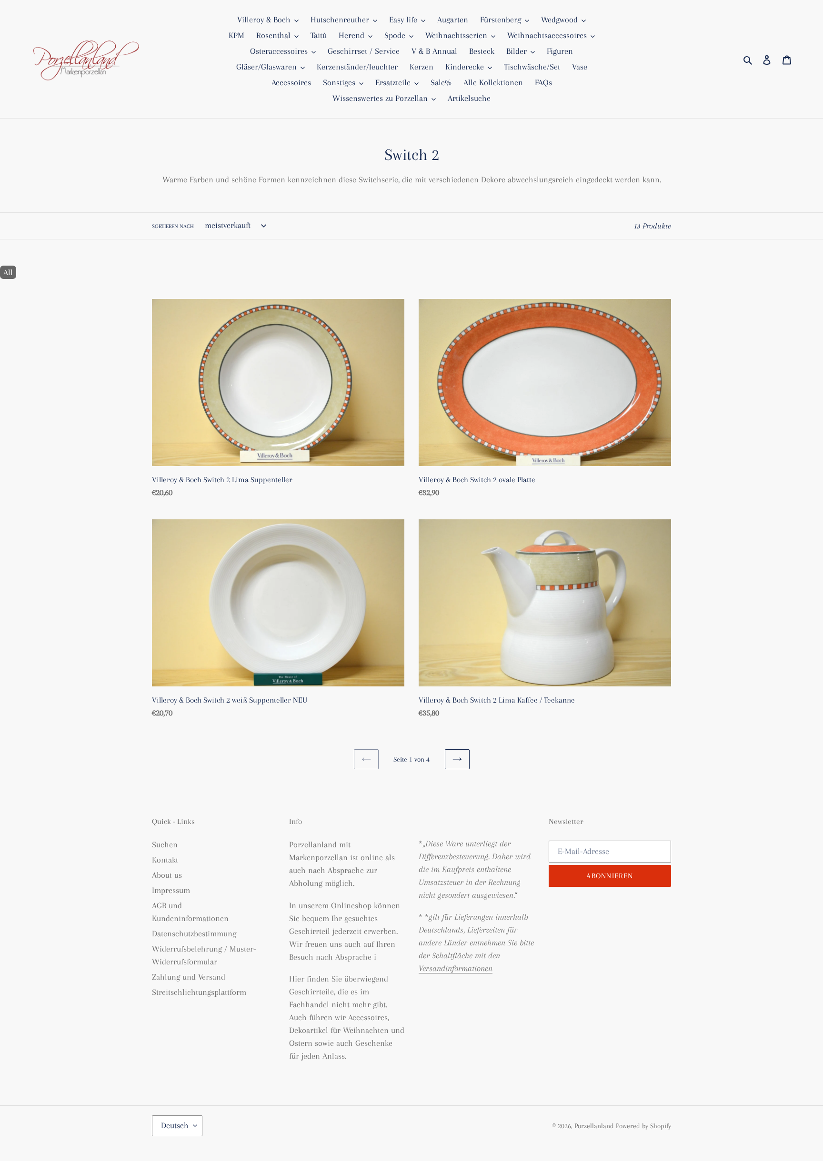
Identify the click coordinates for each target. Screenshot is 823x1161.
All (8, 272)
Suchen (165, 844)
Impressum (171, 890)
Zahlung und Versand (188, 977)
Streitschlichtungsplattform (199, 992)
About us (167, 875)
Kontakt (165, 859)
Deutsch (175, 1125)
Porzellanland (595, 1126)
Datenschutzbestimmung (194, 933)
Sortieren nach (173, 226)
